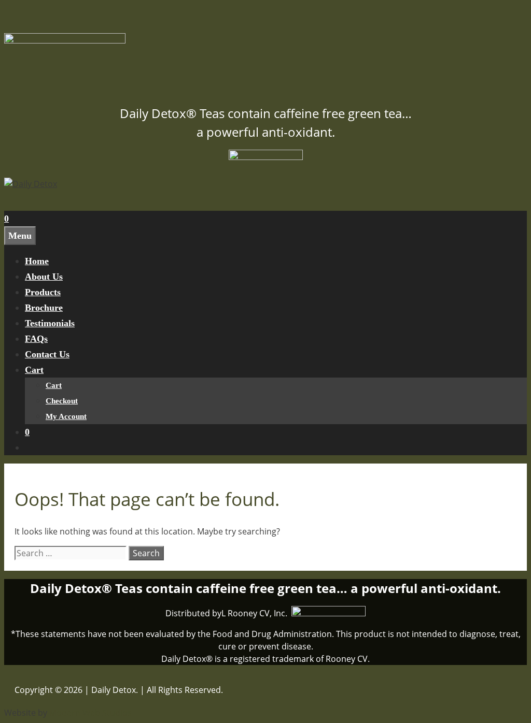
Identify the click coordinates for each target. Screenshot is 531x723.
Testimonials (50, 323)
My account (66, 416)
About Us (44, 276)
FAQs (36, 339)
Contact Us (47, 354)
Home (37, 261)
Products (43, 292)
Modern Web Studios (90, 712)
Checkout (62, 401)
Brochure (44, 307)
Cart (34, 370)
